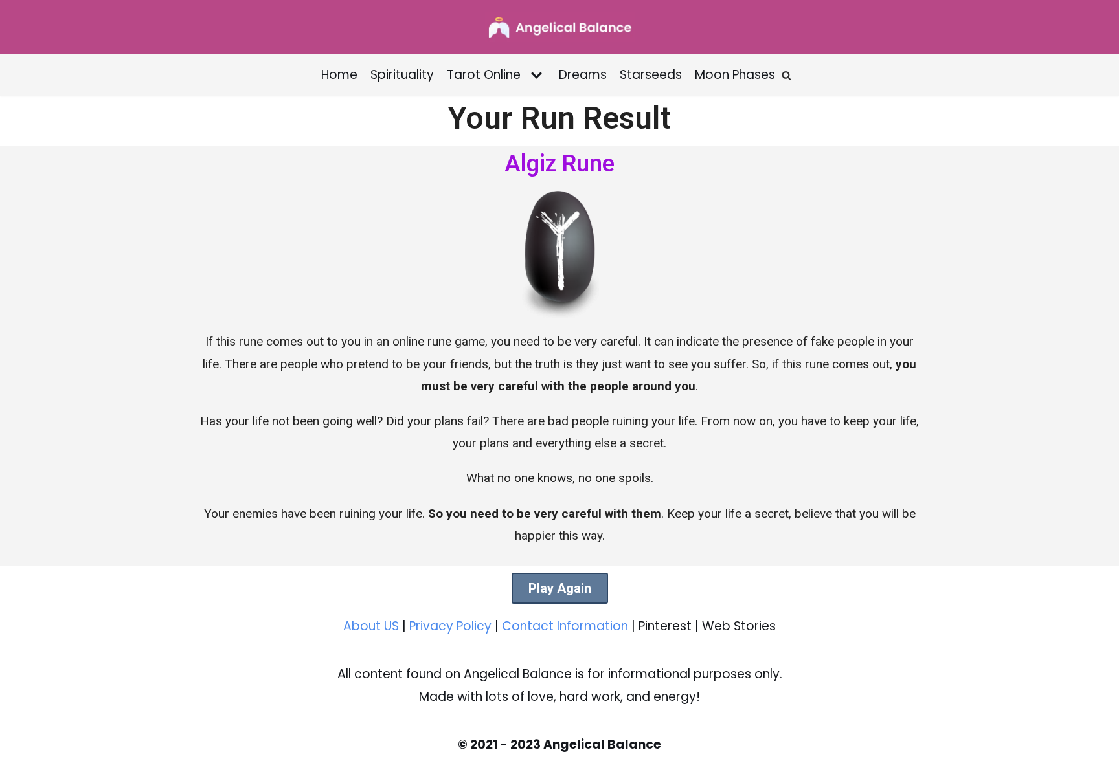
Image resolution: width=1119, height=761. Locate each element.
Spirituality (402, 74)
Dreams (583, 74)
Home (339, 74)
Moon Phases (735, 74)
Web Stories (739, 626)
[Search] (786, 75)
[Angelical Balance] (560, 27)
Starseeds (651, 74)
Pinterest (665, 626)
